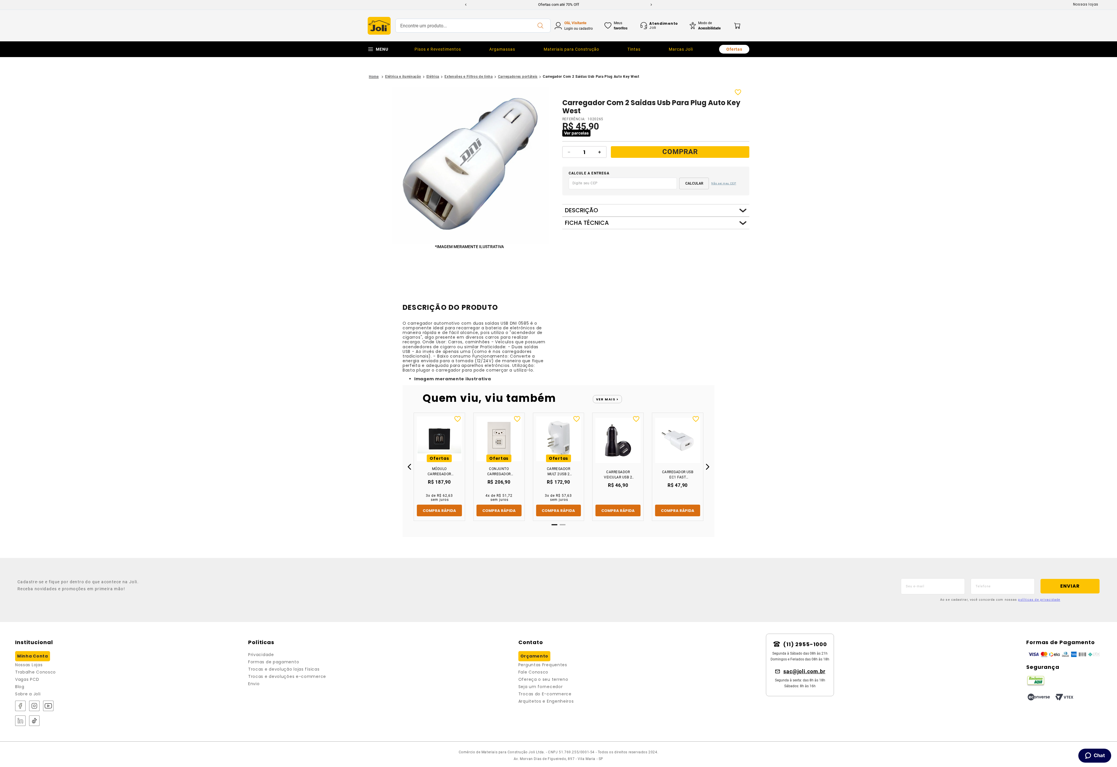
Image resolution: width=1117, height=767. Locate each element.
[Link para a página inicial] (374, 76)
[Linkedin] (20, 721)
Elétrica (433, 77)
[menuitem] (438, 49)
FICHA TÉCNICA (587, 223)
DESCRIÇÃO (581, 210)
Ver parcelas (576, 132)
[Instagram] (34, 706)
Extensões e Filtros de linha (468, 77)
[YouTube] (48, 706)
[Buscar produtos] (540, 25)
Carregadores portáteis (518, 77)
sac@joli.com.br (804, 671)
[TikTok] (34, 721)
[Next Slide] (651, 4)
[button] (470, 166)
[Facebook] (20, 706)
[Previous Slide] (466, 4)
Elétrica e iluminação (403, 77)
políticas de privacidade (1039, 600)
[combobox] (473, 26)
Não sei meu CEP (723, 183)
